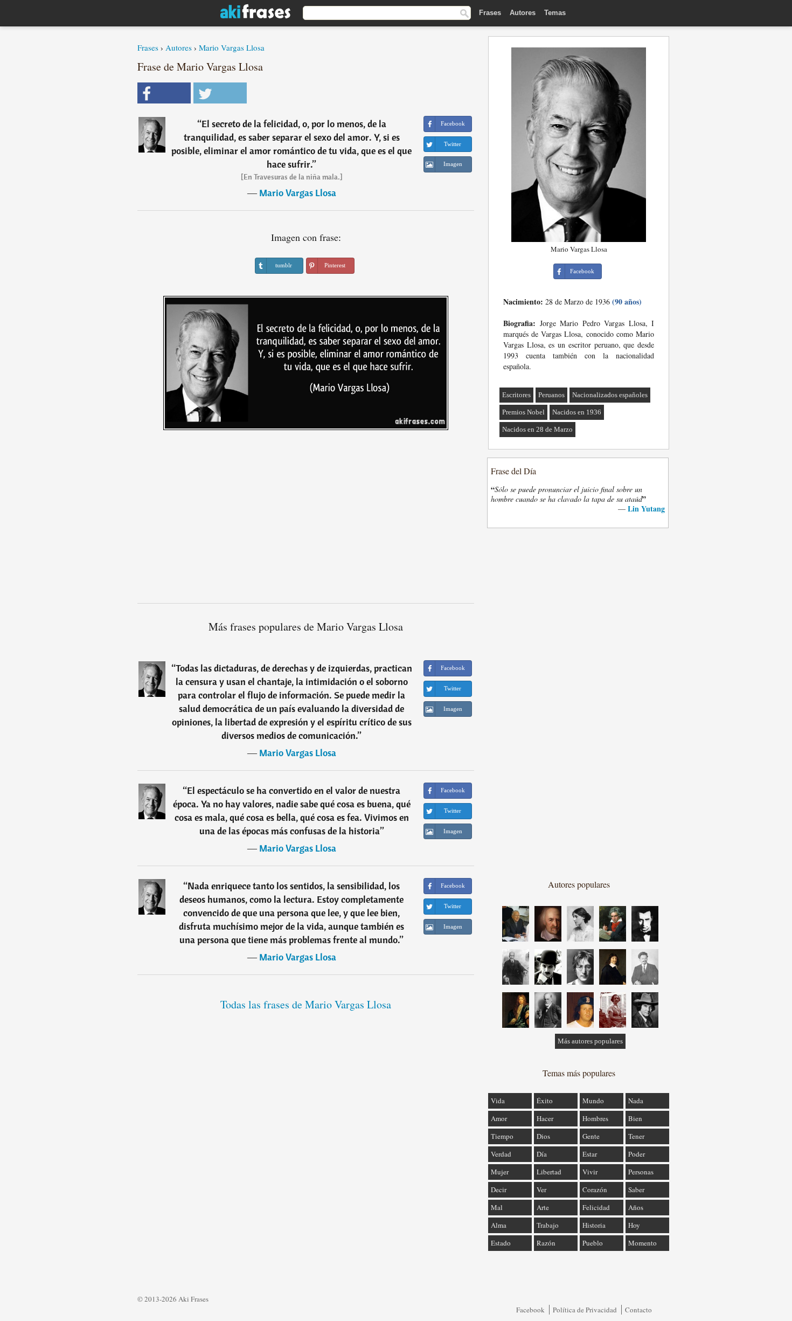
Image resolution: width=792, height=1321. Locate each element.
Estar (589, 1154)
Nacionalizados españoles (610, 395)
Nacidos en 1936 (576, 412)
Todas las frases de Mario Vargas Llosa (305, 1004)
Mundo (593, 1100)
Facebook (530, 1310)
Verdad (501, 1154)
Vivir (590, 1172)
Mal (497, 1207)
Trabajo (548, 1225)
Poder (636, 1154)
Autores (523, 13)
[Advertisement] (306, 520)
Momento (642, 1243)
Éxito (545, 1100)
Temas (555, 13)
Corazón (594, 1189)
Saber (636, 1189)
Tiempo (502, 1136)
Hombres (595, 1118)
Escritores (516, 395)
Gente (591, 1136)
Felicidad (596, 1207)
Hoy (634, 1225)
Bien (635, 1118)
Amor (499, 1118)
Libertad (549, 1172)
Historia (594, 1225)
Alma (498, 1225)
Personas (641, 1172)
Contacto (638, 1310)
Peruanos (551, 395)
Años (635, 1207)
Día (542, 1154)
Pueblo (592, 1243)
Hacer (545, 1118)
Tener (636, 1136)
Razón (546, 1243)
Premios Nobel (523, 412)
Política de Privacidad (585, 1310)
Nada (635, 1100)
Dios (543, 1136)
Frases (490, 13)
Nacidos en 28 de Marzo (537, 429)
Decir (498, 1189)
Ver (541, 1189)
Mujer (500, 1172)
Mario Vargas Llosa (232, 47)
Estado (501, 1243)
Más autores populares (590, 1041)
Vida (498, 1100)
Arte (543, 1207)
